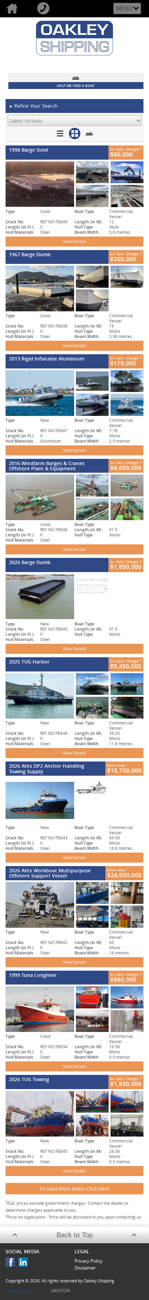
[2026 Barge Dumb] (74, 597)
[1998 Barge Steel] (74, 184)
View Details (74, 241)
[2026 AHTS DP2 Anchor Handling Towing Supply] (74, 800)
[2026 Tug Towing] (74, 1114)
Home (15, 8)
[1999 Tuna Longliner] (74, 1009)
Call (46, 8)
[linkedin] (24, 1263)
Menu (124, 8)
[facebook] (12, 1263)
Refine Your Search (33, 106)
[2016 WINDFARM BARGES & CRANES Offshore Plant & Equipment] (74, 497)
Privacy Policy (88, 1261)
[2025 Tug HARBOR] (74, 696)
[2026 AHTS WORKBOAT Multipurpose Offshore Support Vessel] (74, 905)
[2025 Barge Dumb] (74, 288)
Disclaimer (85, 1268)
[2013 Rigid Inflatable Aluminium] (74, 393)
